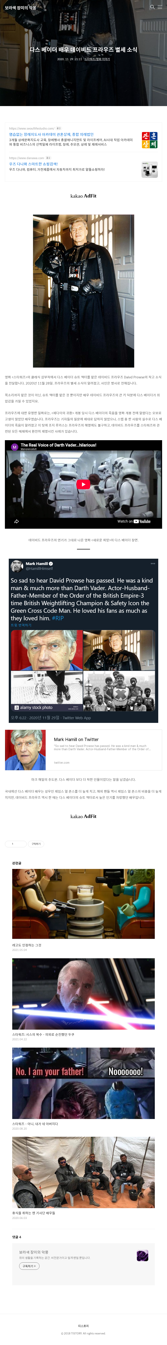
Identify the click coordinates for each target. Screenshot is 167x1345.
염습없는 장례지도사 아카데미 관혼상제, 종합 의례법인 (51, 134)
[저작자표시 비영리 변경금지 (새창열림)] (49, 844)
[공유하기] (17, 844)
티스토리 (83, 1326)
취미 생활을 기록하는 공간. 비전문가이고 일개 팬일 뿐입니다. (55, 1257)
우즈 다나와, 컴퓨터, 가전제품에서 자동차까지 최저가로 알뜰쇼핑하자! (57, 169)
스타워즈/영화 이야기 (97, 59)
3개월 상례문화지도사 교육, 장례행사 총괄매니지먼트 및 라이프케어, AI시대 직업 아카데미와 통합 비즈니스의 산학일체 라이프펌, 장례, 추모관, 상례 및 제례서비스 (71, 142)
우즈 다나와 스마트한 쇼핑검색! (33, 164)
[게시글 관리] (22, 844)
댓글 (16, 1237)
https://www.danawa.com (26, 158)
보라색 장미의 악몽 (20, 7)
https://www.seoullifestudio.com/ (31, 128)
